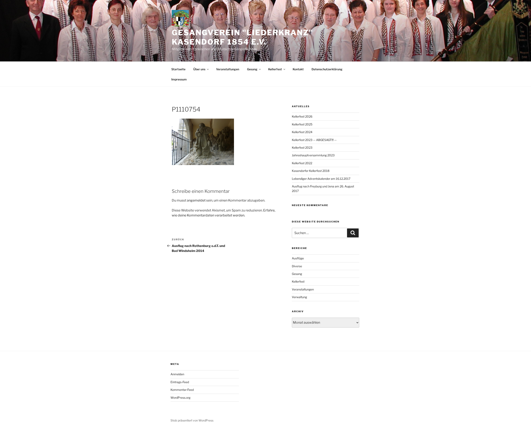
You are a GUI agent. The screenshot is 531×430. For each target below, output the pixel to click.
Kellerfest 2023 (302, 147)
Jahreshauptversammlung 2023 (313, 155)
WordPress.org (180, 397)
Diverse (297, 266)
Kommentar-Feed (182, 389)
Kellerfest (275, 69)
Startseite (178, 69)
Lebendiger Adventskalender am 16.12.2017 (321, 178)
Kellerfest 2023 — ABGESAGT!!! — (314, 140)
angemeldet (196, 200)
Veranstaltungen (227, 69)
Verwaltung (299, 297)
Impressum (179, 79)
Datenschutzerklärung (327, 69)
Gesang (252, 69)
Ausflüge (298, 258)
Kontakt (298, 69)
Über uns (199, 69)
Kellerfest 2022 (302, 163)
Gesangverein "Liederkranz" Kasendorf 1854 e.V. (242, 37)
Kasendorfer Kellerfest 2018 (310, 170)
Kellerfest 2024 (302, 132)
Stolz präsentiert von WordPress (192, 420)
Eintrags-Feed (180, 382)
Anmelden (177, 374)
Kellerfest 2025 (302, 124)
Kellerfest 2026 (302, 116)
